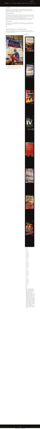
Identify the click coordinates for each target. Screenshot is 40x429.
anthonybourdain (30, 305)
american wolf (32, 304)
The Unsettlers (27, 303)
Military (34, 298)
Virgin (28, 304)
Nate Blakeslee (27, 299)
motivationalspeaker (33, 306)
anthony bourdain (27, 305)
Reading (28, 300)
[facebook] (19, 426)
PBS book (31, 299)
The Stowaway (33, 302)
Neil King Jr (29, 299)
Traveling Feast (33, 303)
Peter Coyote (27, 300)
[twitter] (20, 426)
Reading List (31, 300)
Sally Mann (30, 301)
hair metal (28, 306)
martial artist (31, 306)
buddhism (34, 305)
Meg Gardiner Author (31, 298)
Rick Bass (26, 301)
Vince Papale (27, 304)
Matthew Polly (29, 298)
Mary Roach (27, 298)
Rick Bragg (28, 301)
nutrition (26, 307)
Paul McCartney (33, 299)
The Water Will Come (30, 303)
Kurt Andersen (29, 297)
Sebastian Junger (30, 302)
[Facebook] (30, 1)
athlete (32, 305)
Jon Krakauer (27, 297)
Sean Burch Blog (27, 302)
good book (27, 306)
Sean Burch (34, 301)
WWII (29, 304)
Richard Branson (33, 300)
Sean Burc (32, 301)
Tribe (34, 303)
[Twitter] (31, 1)
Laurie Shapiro (32, 297)
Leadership (34, 297)
